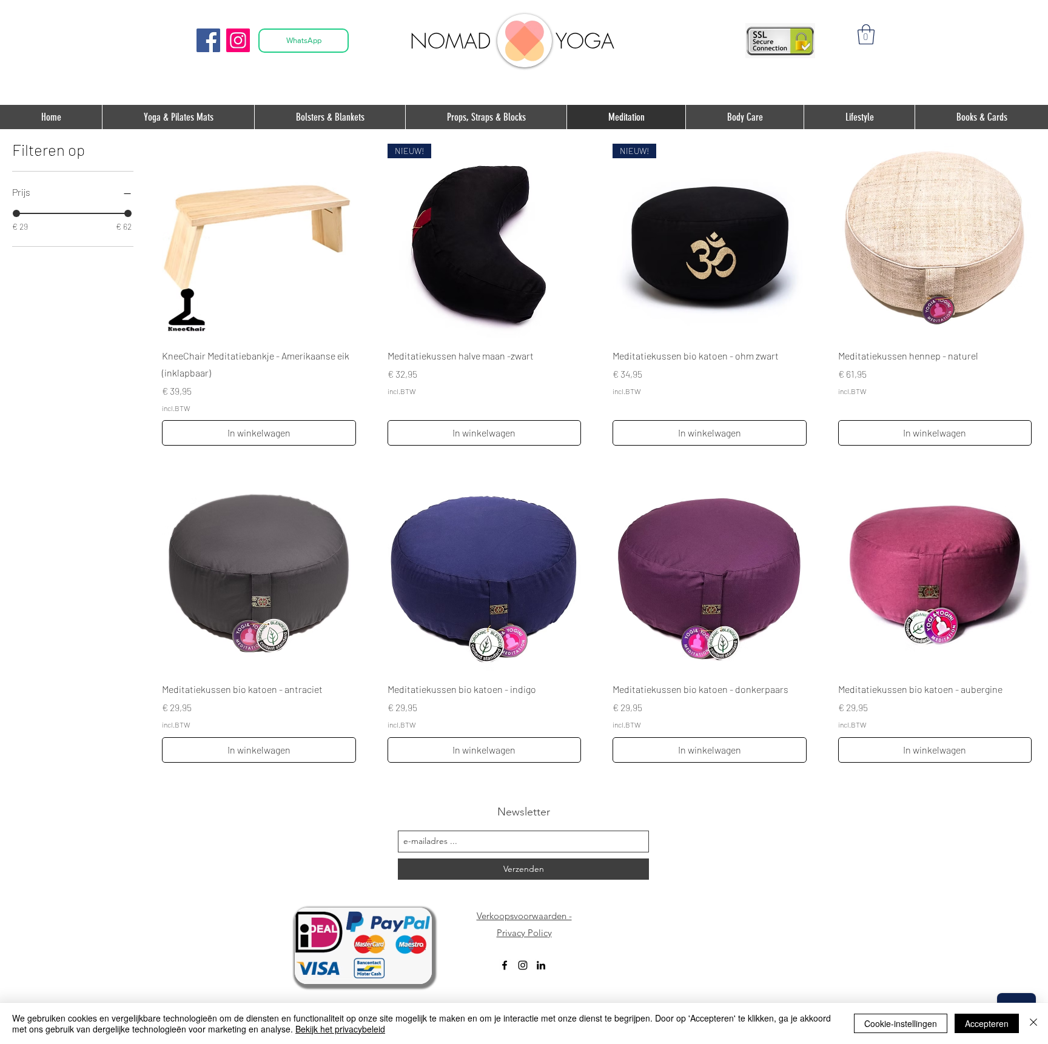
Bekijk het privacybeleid (340, 1029)
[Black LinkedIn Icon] (541, 965)
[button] (866, 34)
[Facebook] (208, 40)
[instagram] (523, 965)
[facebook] (505, 965)
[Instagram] (238, 40)
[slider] (16, 213)
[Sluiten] (1033, 1023)
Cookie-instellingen (900, 1023)
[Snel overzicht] (259, 241)
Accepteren (987, 1023)
